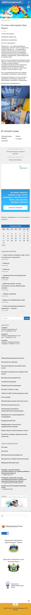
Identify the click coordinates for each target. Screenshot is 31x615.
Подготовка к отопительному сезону (14, 430)
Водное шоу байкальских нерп (14, 300)
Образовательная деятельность (12, 358)
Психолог (4, 451)
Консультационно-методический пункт (13, 367)
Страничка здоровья (8, 381)
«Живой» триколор (9, 294)
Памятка (6, 263)
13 (16, 236)
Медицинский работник (10, 462)
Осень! (18, 136)
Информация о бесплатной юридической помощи (11, 425)
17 (3, 238)
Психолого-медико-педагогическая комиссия (14, 435)
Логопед (4, 447)
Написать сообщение (15, 207)
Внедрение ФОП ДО (8, 420)
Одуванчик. (6, 20)
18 (8, 238)
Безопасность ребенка (9, 362)
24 (3, 240)
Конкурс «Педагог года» (10, 389)
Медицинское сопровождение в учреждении (12, 416)
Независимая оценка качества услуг (14, 401)
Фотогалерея (6, 397)
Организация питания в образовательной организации (12, 410)
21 (20, 238)
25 (8, 240)
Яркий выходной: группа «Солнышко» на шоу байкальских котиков (13, 286)
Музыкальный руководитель (12, 455)
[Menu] (29, 2)
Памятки (6, 269)
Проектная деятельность (10, 405)
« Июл (3, 245)
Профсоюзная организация (11, 385)
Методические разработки (10, 378)
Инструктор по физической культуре (15, 459)
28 (20, 240)
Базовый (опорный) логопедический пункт (14, 373)
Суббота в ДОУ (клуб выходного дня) (14, 393)
